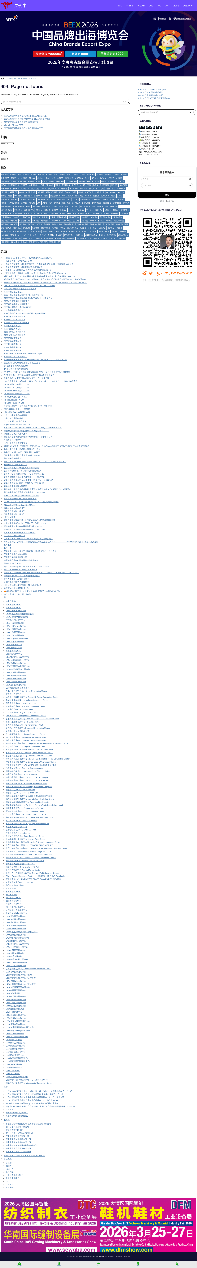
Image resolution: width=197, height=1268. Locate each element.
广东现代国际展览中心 (15, 620)
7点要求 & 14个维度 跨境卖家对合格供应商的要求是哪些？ (29, 375)
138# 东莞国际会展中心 (16, 675)
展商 (151, 6)
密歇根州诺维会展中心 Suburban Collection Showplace (29, 817)
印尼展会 (103, 178)
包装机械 (13, 235)
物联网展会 (107, 203)
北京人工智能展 (93, 238)
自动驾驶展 (28, 196)
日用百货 (114, 231)
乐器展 (74, 192)
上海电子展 (115, 213)
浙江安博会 (79, 196)
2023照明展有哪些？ (12, 338)
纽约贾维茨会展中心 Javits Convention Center (25, 734)
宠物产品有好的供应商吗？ (15, 465)
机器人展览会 (85, 199)
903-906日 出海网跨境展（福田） (151, 95)
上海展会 (60, 178)
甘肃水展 (24, 242)
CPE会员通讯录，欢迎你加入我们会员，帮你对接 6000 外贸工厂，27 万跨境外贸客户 (41, 381)
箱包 (76, 206)
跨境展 (9, 78)
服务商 (176, 6)
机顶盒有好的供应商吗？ (14, 536)
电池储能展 (50, 185)
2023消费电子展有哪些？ (14, 332)
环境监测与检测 (18, 206)
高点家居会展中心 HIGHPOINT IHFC (21, 703)
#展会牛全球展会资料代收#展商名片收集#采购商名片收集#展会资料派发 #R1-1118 (39, 276)
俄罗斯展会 (91, 174)
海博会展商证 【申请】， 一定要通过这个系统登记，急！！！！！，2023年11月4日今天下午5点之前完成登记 (51, 542)
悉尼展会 (83, 228)
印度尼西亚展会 (25, 221)
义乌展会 (76, 221)
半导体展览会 (26, 217)
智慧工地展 (89, 192)
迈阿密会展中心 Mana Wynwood (19, 709)
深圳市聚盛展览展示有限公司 (18, 1148)
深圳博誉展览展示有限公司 (17, 1136)
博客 (159, 6)
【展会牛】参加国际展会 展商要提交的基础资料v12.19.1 (28, 270)
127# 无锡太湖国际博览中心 (18, 1021)
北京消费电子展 (108, 224)
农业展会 (93, 221)
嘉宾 (6, 1087)
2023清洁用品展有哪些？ (14, 335)
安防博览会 (17, 228)
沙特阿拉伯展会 (105, 217)
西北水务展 (15, 242)
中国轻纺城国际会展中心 (16, 913)
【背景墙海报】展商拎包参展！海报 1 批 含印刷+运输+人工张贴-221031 (35, 273)
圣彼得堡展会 (45, 221)
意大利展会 (69, 178)
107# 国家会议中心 (14, 1067)
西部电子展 (76, 203)
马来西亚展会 (104, 185)
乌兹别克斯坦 (53, 213)
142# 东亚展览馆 (13, 993)
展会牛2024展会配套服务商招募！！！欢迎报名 (24, 477)
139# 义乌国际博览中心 (16, 672)
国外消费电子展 (13, 185)
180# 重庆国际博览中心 (16, 925)
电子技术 (43, 235)
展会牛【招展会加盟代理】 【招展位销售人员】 (24, 474)
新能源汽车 (5, 199)
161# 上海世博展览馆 (15, 623)
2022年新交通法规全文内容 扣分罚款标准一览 (23, 295)
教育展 (89, 185)
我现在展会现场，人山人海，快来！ (19, 505)
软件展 (91, 189)
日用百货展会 (66, 221)
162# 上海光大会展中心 (16, 626)
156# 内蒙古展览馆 (14, 956)
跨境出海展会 (57, 224)
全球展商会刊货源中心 (13, 440)
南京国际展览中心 (13, 651)
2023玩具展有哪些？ (12, 341)
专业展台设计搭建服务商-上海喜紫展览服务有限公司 (28, 1124)
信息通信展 (28, 213)
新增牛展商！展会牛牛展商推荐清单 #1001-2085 (24, 529)
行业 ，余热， (33, 235)
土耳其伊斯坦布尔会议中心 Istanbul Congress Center (28, 851)
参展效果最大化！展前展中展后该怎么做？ (22, 449)
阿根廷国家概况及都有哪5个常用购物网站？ (23, 585)
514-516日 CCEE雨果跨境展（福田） (153, 89)
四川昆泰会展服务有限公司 (17, 1127)
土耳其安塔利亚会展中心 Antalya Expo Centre (25, 839)
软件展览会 (96, 199)
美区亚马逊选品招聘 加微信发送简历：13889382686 (26, 566)
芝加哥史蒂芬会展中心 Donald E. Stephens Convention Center (32, 719)
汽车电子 (16, 217)
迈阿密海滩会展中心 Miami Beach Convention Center (28, 969)
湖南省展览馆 (11, 895)
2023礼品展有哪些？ (12, 347)
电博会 (21, 192)
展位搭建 (32, 78)
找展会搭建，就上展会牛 (14, 508)
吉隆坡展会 (27, 228)
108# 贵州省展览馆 (14, 1064)
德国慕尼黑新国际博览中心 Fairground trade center (27, 802)
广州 (42, 185)
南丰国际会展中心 (13, 608)
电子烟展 (114, 185)
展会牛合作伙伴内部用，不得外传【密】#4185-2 (24, 483)
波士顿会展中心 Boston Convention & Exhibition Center (29, 749)
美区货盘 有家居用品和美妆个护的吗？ (20, 570)
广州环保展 (38, 238)
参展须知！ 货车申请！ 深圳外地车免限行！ (23, 452)
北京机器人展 (81, 238)
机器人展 (121, 181)
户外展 (82, 185)
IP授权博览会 (69, 235)
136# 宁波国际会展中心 (16, 679)
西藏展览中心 (11, 888)
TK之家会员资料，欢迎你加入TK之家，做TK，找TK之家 (28, 406)
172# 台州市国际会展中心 (17, 947)
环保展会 (31, 224)
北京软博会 (99, 210)
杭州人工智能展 (97, 206)
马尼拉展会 (102, 228)
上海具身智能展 (95, 224)
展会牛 (20, 5)
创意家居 (87, 206)
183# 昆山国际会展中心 (16, 922)
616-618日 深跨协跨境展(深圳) (150, 92)
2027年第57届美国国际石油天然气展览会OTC (23, 128)
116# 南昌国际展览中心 (16, 1049)
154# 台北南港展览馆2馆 (16, 962)
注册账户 (162, 201)
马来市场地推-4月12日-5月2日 (17, 588)
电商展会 (32, 203)
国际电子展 (22, 78)
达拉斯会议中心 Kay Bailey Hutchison (22, 712)
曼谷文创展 (17, 238)
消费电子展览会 (7, 196)
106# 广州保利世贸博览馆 (17, 617)
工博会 (82, 174)
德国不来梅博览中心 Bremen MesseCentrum (25, 808)
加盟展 (51, 181)
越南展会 (111, 178)
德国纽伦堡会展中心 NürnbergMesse (21, 774)
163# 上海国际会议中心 (16, 629)
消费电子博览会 (13, 203)
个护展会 (71, 210)
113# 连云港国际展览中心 (17, 1058)
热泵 (57, 231)
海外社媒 (8, 548)
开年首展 (31, 231)
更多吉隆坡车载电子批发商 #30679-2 (19, 533)
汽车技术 (45, 217)
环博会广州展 (27, 238)
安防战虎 (35, 228)
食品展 (33, 174)
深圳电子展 (14, 192)
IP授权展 (102, 235)
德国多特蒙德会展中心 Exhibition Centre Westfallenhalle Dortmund (34, 805)
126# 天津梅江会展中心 (16, 1024)
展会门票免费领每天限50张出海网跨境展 (21, 496)
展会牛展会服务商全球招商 (15, 486)
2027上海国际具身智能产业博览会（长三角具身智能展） (28, 119)
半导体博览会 (6, 217)
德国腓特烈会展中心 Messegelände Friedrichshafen (28, 771)
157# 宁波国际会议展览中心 (18, 666)
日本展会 (62, 174)
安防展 (113, 196)
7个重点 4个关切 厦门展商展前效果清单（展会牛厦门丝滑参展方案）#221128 (37, 372)
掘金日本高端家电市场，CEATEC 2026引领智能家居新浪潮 (29, 520)
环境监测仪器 (62, 217)
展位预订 (4, 192)
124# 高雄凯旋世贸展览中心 (18, 1030)
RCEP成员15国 (51, 174)
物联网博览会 (96, 203)
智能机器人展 (99, 192)
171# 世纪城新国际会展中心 (18, 938)
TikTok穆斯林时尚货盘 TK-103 (17, 391)
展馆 (167, 6)
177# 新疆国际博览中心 (16, 935)
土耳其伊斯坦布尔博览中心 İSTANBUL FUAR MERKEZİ (29, 845)
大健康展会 (56, 221)
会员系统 (8, 1159)
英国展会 (99, 174)
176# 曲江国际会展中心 (16, 941)
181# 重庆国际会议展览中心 (18, 657)
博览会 (3, 203)
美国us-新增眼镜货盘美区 (17, 1116)
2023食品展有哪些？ (12, 350)
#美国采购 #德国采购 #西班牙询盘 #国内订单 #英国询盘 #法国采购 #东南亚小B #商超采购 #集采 (45, 283)
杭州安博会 (51, 199)
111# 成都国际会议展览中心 (17, 688)
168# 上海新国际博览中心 (17, 638)
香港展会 (119, 178)
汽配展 (3, 185)
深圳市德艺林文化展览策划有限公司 (21, 1145)
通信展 (54, 206)
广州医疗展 (124, 213)
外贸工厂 (59, 235)
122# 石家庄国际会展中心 (17, 1037)
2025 (68, 199)
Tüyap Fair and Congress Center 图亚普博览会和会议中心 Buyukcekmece (37, 876)
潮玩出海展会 (123, 235)
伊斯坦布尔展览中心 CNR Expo (19, 882)
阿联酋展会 (5, 178)
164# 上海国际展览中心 (16, 632)
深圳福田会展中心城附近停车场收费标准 (21, 560)
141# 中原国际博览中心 (16, 996)
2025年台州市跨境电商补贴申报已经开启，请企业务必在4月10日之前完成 (35, 360)
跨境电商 (123, 231)
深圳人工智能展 (67, 196)
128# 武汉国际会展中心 (16, 1018)
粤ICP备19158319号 (99, 1256)
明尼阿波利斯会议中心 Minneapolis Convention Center (29, 1083)
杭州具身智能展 (7, 210)
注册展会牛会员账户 (14, 1175)
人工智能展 (79, 178)
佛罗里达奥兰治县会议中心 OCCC (20, 864)
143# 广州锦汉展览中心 (16, 611)
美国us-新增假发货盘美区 (17, 1113)
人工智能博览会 (33, 189)
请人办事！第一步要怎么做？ (16, 579)
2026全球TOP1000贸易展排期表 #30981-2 (22, 363)
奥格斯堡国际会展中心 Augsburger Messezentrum (27, 824)
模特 (45, 213)
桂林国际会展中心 (13, 904)
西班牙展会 (60, 181)
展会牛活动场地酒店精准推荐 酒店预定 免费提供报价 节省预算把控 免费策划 (37, 489)
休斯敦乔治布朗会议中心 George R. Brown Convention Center (32, 697)
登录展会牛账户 (12, 1178)
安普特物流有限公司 (14, 1130)
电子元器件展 (62, 189)
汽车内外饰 (36, 217)
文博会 (38, 231)
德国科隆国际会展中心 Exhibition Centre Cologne (27, 777)
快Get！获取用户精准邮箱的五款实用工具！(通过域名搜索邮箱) (31, 502)
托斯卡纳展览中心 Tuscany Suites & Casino (24, 768)
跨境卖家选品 (29, 210)
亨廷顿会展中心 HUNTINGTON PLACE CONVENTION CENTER (33, 879)
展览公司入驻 (188, 6)
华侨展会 (47, 224)
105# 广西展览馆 (13, 1071)
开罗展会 (111, 228)
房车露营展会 (119, 221)
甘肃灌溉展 (5, 242)
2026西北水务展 (91, 235)
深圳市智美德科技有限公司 (15, 557)
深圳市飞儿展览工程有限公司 (18, 1152)
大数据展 (40, 192)
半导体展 (126, 203)
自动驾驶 (51, 235)
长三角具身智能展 (81, 224)
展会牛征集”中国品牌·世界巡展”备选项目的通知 (24, 1156)
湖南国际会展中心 (13, 898)
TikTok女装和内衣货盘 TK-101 (17, 384)
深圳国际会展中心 (13, 605)
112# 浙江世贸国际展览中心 (18, 1061)
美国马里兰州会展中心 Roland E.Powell (23, 722)
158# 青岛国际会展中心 (16, 663)
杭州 (19, 235)
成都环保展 (71, 238)
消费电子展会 (110, 189)
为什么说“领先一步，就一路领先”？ (19, 594)
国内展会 (129, 6)
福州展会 (4, 224)
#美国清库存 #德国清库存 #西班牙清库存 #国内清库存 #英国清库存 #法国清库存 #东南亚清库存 (45, 279)
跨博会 (45, 231)
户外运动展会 (117, 217)
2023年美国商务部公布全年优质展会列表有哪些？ (25, 313)
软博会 (80, 192)
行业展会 (22, 224)
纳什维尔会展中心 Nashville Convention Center (26, 737)
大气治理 (75, 199)
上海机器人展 (68, 224)
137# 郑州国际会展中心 (16, 1000)
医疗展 (46, 196)
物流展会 (63, 210)
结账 (8, 1181)
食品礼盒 (93, 231)
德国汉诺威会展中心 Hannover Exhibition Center (26, 784)
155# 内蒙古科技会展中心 (17, 959)
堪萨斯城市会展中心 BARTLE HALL (21, 830)
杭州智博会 (105, 196)
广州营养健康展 (96, 213)
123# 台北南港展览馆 (15, 1034)
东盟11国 (41, 174)
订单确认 (9, 1184)
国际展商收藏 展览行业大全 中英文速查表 (22, 455)
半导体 (52, 217)
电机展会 (55, 228)
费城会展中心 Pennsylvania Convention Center (26, 716)
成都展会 (94, 217)
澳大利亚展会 (50, 178)
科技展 (106, 213)
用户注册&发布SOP (12, 563)
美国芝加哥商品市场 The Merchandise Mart (24, 725)
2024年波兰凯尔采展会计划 (15, 357)
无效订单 (9, 1172)
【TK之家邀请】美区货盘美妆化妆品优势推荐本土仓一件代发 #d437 (35, 1097)
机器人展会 (66, 203)
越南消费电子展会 (122, 224)
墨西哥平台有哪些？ (12, 458)
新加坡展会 (112, 181)
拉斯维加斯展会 (72, 228)
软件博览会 (38, 196)
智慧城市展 (52, 189)
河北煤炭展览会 (74, 217)
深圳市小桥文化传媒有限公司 (18, 1142)
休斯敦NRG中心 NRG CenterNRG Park (22, 867)
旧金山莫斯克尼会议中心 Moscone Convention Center (29, 756)
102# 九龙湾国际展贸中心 (17, 1077)
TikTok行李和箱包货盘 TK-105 (17, 394)
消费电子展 (15, 178)
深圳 (15, 78)
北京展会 (22, 199)
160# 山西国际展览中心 (16, 950)
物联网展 (16, 189)
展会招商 (24, 178)
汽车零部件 (85, 217)
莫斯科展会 (14, 221)
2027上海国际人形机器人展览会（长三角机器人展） (26, 116)
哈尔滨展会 (81, 210)
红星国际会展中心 (13, 694)
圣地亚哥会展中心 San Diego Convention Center (26, 691)
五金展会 (55, 210)
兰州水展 (112, 238)
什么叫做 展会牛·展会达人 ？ (16, 421)
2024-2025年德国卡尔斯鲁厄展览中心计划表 (23, 354)
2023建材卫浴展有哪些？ (14, 316)
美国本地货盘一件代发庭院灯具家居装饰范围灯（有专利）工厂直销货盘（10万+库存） (41, 573)
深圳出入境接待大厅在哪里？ (16, 554)
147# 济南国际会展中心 (16, 981)
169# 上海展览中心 (14, 645)
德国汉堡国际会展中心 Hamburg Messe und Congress (29, 787)
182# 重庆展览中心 (14, 654)
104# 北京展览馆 (13, 1074)
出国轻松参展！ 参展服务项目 (17, 443)
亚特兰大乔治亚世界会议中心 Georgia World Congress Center (32, 873)
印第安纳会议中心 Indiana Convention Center (25, 861)
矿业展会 (89, 210)
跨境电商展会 (55, 196)
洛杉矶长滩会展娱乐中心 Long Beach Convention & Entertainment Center (37, 743)
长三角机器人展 (54, 242)
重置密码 (9, 1187)
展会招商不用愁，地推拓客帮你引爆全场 (21, 468)
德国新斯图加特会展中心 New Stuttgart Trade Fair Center (30, 799)
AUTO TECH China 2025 (115, 192)
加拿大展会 (123, 185)
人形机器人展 (31, 192)
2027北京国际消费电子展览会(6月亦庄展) (21, 122)
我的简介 (9, 1166)
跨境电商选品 (112, 235)
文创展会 (107, 210)
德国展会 (108, 174)
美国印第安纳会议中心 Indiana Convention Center (27, 700)
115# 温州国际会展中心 (16, 1052)
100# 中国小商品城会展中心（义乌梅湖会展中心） (27, 1080)
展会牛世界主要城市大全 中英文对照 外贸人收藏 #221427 (28, 480)
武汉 (50, 203)
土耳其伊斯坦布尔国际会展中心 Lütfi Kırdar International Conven (33, 842)
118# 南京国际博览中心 (16, 1046)
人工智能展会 (34, 185)
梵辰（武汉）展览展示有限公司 (19, 1133)
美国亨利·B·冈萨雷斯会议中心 (19, 731)
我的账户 (9, 1169)
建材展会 (14, 199)
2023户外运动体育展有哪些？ (16, 323)
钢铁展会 (109, 221)
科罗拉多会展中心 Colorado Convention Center (26, 740)
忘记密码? (171, 201)
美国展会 (13, 174)
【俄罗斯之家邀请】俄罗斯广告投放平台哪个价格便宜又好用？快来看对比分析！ (39, 264)
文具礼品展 (14, 224)
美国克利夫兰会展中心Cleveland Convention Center (28, 728)
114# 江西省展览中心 (15, 1055)
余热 (66, 206)
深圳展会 (26, 174)
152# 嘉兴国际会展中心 (16, 966)
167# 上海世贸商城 (14, 648)
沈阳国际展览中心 (13, 901)
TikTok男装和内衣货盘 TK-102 (17, 387)
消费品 (28, 206)
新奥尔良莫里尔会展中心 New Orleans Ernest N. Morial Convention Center (38, 759)
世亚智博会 (18, 196)
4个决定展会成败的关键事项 (16, 369)
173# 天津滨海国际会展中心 (18, 660)
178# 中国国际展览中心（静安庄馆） (22, 932)
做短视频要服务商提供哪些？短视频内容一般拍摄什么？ (28, 437)
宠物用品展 (121, 189)
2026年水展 (121, 238)
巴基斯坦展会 (6, 189)
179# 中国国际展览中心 (16, 929)
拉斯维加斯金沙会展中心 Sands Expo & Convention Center (31, 762)
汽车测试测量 (6, 213)
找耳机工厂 (10, 1109)
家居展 (87, 178)
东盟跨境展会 (6, 238)
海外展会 (81, 181)
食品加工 (4, 235)
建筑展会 (24, 203)
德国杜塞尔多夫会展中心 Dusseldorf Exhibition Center (29, 796)
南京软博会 (61, 199)
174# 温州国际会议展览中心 (18, 944)
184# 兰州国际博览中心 (16, 919)
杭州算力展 (80, 235)
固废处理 (113, 199)
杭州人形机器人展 (111, 206)
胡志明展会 (32, 199)
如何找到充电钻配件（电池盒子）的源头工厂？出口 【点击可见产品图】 (35, 462)
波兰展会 (94, 178)
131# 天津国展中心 (14, 1012)
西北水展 (104, 238)
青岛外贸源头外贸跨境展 (38, 242)
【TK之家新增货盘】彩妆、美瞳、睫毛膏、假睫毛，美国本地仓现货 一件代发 (39, 1091)
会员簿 (9, 1163)
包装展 (44, 181)
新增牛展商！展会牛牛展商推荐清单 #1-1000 (23, 526)
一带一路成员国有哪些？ (14, 418)
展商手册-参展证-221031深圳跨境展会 (20, 499)
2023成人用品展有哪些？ (14, 320)
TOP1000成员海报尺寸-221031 (17, 409)
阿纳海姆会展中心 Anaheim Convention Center (26, 706)
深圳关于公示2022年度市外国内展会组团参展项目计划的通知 (30, 551)
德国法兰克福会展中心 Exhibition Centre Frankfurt (27, 780)
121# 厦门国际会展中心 (16, 685)
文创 (71, 206)
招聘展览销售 (9, 517)
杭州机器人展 (60, 238)
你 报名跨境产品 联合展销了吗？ (18, 424)
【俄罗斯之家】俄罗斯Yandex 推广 (19, 261)
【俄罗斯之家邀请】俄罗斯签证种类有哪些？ (23, 267)
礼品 (24, 235)
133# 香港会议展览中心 (16, 682)
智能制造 (57, 203)
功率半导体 (18, 210)
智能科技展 (46, 206)
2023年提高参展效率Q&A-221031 (18, 307)
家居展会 (101, 221)
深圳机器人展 (6, 228)
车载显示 (116, 210)
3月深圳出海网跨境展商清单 (16, 366)
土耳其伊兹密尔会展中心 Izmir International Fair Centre (29, 855)
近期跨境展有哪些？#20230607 (17, 582)
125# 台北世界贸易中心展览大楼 (20, 1027)
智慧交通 (96, 196)
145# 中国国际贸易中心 (16, 990)
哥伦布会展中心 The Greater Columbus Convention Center (31, 858)
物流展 (103, 181)
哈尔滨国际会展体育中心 (16, 910)
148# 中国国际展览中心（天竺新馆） (22, 978)
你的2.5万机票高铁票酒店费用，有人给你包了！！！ (26, 431)
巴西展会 (116, 174)
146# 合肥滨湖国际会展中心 (18, 987)
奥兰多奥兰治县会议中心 (16, 827)
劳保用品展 (66, 185)
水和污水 (121, 199)
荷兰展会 (75, 185)
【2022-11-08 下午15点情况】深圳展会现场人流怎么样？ (28, 258)
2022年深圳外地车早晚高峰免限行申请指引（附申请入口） (29, 298)
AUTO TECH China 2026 (78, 189)
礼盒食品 (85, 231)
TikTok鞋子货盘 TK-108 (14, 403)
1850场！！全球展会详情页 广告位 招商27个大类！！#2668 (29, 286)
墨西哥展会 (5, 181)
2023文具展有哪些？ (12, 326)
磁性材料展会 (45, 228)
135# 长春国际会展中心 (16, 1003)
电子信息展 (100, 189)
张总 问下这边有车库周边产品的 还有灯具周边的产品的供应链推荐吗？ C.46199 (40, 1106)
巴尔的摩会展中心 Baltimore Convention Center (26, 814)
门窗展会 (119, 228)
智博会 (67, 192)
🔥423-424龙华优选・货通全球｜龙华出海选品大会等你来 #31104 (32, 591)
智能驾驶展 (117, 203)
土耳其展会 (22, 181)
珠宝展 (95, 185)
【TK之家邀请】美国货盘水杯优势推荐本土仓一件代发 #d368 (32, 1100)
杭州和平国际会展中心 (15, 907)
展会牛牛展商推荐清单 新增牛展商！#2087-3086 (24, 492)
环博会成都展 (48, 238)
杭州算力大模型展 (19, 231)
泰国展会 (124, 174)
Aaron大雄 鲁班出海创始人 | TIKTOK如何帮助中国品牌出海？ (32, 1103)
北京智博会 (125, 210)
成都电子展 (86, 203)
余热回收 (64, 231)
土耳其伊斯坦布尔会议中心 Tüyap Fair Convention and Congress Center (36, 848)
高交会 (44, 203)
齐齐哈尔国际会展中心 (15, 885)
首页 (120, 6)
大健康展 (90, 181)
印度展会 (75, 174)
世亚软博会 (36, 206)
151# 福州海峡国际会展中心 (18, 669)
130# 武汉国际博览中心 (16, 1015)
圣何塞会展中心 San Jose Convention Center (25, 836)
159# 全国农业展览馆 (15, 953)
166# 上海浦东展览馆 (15, 642)
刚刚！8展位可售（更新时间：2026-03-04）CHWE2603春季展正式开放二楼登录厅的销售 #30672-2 (46, 446)
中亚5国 (43, 189)
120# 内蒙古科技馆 (14, 1040)
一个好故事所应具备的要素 (15, 415)
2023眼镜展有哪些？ (12, 344)
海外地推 (8, 545)
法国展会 (40, 178)
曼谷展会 (4, 221)
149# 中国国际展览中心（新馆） (20, 975)
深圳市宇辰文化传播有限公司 (18, 1139)
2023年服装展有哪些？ (13, 310)
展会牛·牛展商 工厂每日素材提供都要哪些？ (23, 471)
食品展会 (88, 196)
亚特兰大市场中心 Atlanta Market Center (23, 870)
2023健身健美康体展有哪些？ (16, 304)
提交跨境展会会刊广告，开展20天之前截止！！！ (25, 523)
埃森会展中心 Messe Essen (18, 833)
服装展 (61, 192)
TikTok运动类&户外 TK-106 (15, 397)
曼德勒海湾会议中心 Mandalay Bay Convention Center (29, 753)
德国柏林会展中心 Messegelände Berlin (23, 793)
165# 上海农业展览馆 (15, 635)
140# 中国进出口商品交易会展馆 (20, 614)
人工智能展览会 (71, 181)
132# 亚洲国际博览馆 (15, 1009)
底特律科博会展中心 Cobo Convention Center (25, 811)
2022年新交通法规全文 (13, 292)
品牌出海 (47, 210)
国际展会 (141, 6)
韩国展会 (32, 178)
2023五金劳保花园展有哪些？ (16, 301)
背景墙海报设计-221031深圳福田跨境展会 (22, 576)
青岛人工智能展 (104, 231)
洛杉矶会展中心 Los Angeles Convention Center (26, 746)
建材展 (57, 185)
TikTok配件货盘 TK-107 (14, 400)
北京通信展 (38, 213)
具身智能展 (41, 199)
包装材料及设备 (74, 231)
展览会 (61, 206)
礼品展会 (39, 224)
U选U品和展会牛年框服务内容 (17, 412)
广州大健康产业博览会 (81, 213)
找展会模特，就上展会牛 (14, 511)
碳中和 (51, 231)
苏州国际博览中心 (13, 892)
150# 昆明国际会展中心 (16, 972)
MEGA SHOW (6, 231)
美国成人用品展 (51, 192)
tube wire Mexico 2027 (13, 125)
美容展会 (84, 221)
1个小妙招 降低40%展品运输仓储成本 (20, 289)
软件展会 (105, 199)
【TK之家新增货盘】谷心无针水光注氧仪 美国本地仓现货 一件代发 (35, 1094)
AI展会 (62, 228)
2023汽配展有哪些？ (12, 329)
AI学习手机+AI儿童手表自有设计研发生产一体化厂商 (26, 378)
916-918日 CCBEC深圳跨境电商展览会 (154, 98)
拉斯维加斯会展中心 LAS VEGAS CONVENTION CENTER (31, 765)
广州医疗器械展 (65, 213)
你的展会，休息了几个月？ (15, 434)
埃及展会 (35, 221)
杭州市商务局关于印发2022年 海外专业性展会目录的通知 (28, 539)
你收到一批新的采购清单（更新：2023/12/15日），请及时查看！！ (33, 428)
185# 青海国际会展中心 (16, 916)
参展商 (13, 181)
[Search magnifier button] (127, 101)
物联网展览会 (6, 206)
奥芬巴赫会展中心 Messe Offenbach (21, 821)
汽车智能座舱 (17, 213)
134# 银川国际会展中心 (16, 1006)
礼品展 (97, 181)
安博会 (119, 196)
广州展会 (24, 185)
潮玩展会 (39, 210)
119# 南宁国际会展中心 (16, 1043)
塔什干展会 (92, 228)
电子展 (23, 189)
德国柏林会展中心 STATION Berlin (20, 790)
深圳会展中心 (11, 601)
